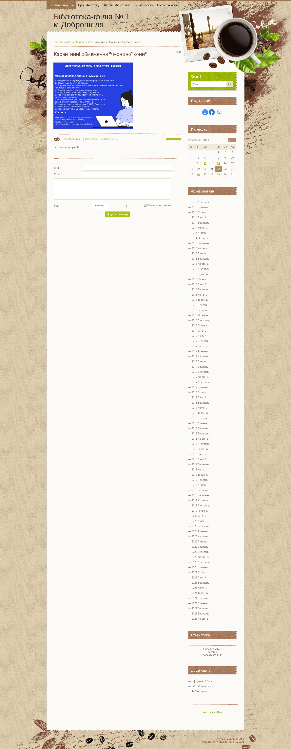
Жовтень (80, 42)
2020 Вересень (200, 552)
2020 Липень (199, 541)
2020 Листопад (200, 562)
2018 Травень (200, 413)
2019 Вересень (200, 495)
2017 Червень (200, 356)
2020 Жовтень (200, 557)
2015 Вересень (200, 258)
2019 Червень (200, 480)
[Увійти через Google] (219, 112)
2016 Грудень (200, 325)
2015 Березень (200, 243)
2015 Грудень (200, 274)
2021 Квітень (199, 588)
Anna (94, 139)
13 (205, 163)
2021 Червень (200, 598)
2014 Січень (199, 212)
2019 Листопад (200, 505)
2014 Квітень (199, 227)
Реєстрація (208, 712)
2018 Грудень (200, 449)
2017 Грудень (200, 387)
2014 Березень (200, 222)
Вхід (220, 712)
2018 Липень (199, 423)
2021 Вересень (200, 613)
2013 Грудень (200, 207)
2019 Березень (200, 464)
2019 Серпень (200, 490)
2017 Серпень (200, 366)
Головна (58, 42)
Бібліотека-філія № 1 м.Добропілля (91, 20)
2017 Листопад (200, 382)
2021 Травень (200, 593)
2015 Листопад (200, 269)
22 (89, 42)
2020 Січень (199, 516)
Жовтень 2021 (198, 140)
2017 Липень (199, 361)
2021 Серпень (200, 608)
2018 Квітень (199, 408)
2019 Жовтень (200, 500)
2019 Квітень (199, 469)
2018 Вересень (200, 433)
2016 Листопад (200, 320)
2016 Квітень (199, 294)
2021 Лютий (199, 577)
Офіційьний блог (202, 681)
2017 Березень (200, 341)
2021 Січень (199, 572)
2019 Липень (199, 485)
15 (218, 163)
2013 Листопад (200, 202)
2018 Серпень (200, 428)
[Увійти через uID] (205, 112)
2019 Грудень (200, 510)
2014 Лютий (199, 217)
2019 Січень (199, 454)
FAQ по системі (201, 691)
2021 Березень (200, 582)
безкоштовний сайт (222, 741)
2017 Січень (199, 330)
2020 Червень (200, 536)
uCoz (241, 741)
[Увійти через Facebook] (212, 112)
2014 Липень (199, 233)
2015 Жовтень (200, 263)
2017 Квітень (199, 346)
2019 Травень (200, 474)
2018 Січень (199, 392)
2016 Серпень (200, 310)
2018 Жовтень (200, 438)
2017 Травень (200, 351)
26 (198, 174)
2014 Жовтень (200, 238)
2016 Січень (199, 279)
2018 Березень (200, 402)
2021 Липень (199, 603)
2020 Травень (200, 531)
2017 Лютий (199, 336)
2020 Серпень (200, 546)
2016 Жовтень (200, 315)
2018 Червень (200, 418)
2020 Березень (200, 526)
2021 (69, 42)
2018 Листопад (200, 444)
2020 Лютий (199, 521)
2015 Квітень (199, 248)
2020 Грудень (200, 567)
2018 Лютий (199, 397)
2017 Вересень (200, 372)
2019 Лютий (199, 459)
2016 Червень (200, 305)
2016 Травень (200, 299)
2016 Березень (200, 289)
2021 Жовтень (200, 618)
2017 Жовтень (200, 377)
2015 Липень (199, 253)
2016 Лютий (199, 284)
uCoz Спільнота (201, 686)
